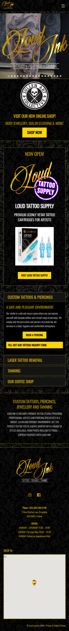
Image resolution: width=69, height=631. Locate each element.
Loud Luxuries (34, 625)
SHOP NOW (34, 132)
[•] (8, 76)
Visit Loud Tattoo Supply (34, 275)
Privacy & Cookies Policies (56, 625)
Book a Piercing (34, 335)
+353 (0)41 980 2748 (37, 507)
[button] (34, 583)
